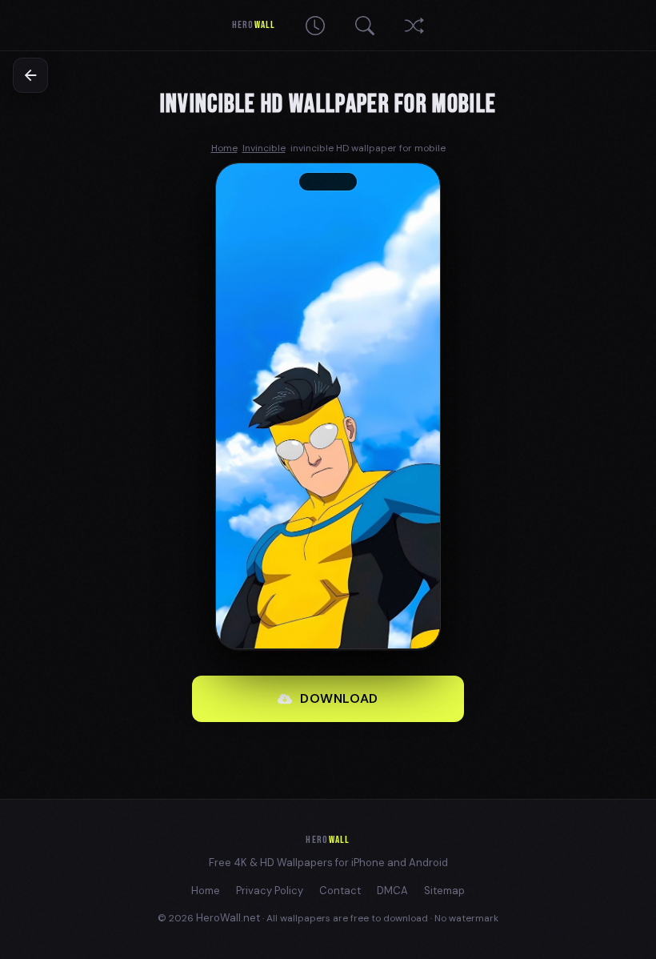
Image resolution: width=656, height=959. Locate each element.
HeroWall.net (228, 918)
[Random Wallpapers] (414, 25)
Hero (253, 24)
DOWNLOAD (339, 698)
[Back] (30, 75)
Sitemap (444, 890)
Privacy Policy (269, 890)
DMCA (392, 890)
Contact (340, 890)
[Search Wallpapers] (365, 25)
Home (205, 890)
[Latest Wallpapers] (315, 25)
